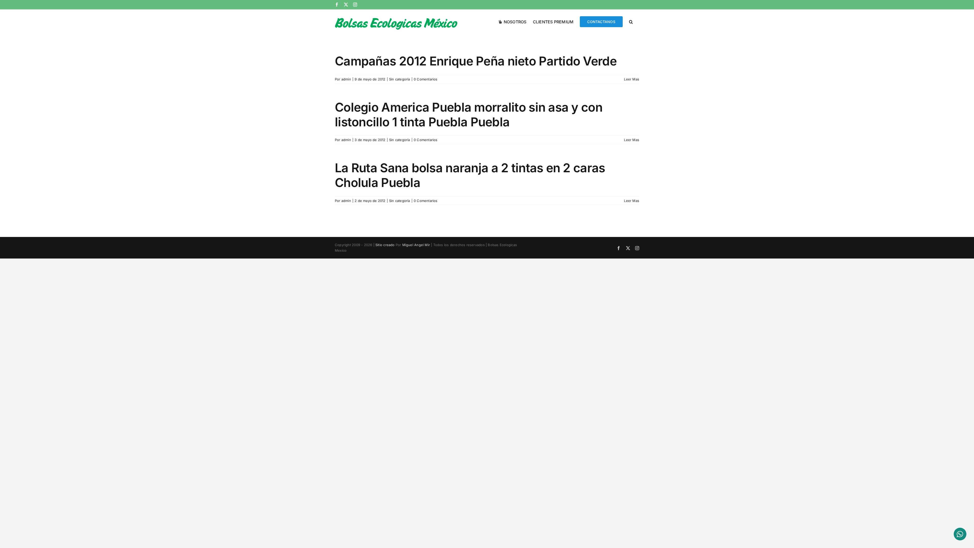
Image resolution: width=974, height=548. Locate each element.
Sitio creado (385, 245)
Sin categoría (399, 79)
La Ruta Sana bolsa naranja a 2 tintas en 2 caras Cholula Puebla (470, 175)
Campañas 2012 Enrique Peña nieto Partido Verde (476, 61)
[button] (631, 21)
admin (346, 79)
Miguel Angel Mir (416, 245)
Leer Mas (631, 79)
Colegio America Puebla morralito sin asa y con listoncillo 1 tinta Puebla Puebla (468, 114)
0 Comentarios (426, 79)
